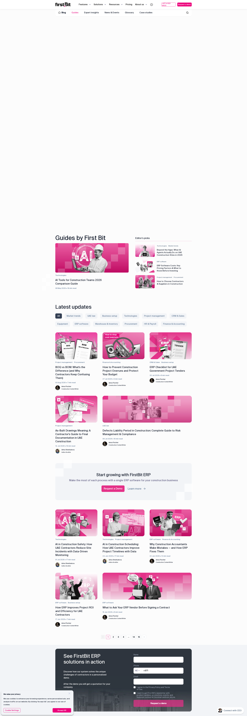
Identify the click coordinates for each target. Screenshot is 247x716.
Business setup (167, 362)
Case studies (145, 12)
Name (136, 654)
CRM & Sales (155, 362)
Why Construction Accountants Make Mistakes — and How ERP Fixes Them (169, 548)
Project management (64, 362)
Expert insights (91, 12)
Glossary (129, 12)
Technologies (60, 539)
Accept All (62, 710)
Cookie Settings (12, 710)
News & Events (112, 12)
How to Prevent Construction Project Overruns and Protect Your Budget (120, 370)
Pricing (129, 4)
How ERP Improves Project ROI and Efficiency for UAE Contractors (74, 611)
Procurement (79, 362)
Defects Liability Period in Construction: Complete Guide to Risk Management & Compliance (141, 432)
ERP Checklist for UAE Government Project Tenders (167, 368)
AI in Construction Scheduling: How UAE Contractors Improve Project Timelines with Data (121, 548)
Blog (63, 12)
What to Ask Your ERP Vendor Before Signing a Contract (136, 607)
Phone (136, 665)
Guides (75, 12)
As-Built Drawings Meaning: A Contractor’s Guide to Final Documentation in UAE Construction (73, 436)
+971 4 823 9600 (166, 4)
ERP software (155, 539)
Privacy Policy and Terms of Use (153, 688)
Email (136, 676)
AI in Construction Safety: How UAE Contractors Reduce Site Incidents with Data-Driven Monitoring (73, 550)
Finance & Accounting (111, 362)
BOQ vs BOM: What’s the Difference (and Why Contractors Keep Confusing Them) (72, 372)
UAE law (106, 426)
